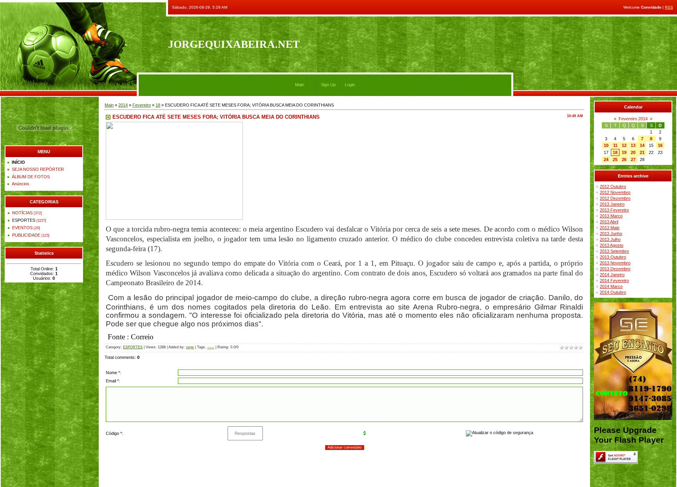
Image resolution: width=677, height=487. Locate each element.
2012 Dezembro (615, 198)
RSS (669, 7)
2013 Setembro (614, 251)
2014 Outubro (613, 292)
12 (624, 145)
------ (210, 347)
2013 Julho (610, 239)
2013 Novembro (615, 263)
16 (660, 145)
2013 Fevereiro (614, 210)
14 (642, 145)
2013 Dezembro (615, 268)
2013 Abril (609, 221)
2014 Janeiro (612, 274)
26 (624, 159)
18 (158, 105)
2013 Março (611, 216)
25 (615, 159)
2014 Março (611, 286)
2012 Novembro (615, 192)
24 (606, 159)
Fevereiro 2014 (633, 118)
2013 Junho (611, 233)
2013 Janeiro (612, 204)
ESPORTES (23, 220)
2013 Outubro (613, 257)
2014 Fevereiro (614, 280)
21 (642, 152)
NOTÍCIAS (22, 212)
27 (633, 159)
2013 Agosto (611, 245)
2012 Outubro (613, 186)
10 (606, 145)
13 (633, 145)
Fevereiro (141, 105)
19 (624, 152)
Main (299, 84)
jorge (190, 347)
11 (615, 145)
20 (633, 152)
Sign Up (328, 84)
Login (350, 84)
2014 (123, 105)
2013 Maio (609, 227)
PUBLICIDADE (26, 235)
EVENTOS (22, 227)
